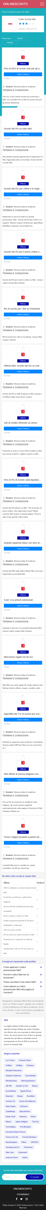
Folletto (9, 1065)
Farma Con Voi (12, 1137)
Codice (20, 38)
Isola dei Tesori (12, 1157)
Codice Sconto (15, 12)
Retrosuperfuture (28, 1081)
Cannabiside (30, 1076)
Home (4, 12)
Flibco (23, 1142)
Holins (24, 1157)
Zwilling (19, 1065)
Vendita (10, 42)
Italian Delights (22, 1122)
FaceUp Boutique (29, 1137)
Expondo (9, 1096)
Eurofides (31, 1096)
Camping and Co (12, 1147)
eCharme (24, 1106)
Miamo (8, 1122)
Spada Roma (25, 1091)
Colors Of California (27, 1101)
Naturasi (23, 1116)
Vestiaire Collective (13, 1076)
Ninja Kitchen (25, 1111)
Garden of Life (22, 1086)
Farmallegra (11, 1127)
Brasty (19, 1096)
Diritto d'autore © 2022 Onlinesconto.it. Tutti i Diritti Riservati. (23, 1206)
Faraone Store (25, 1060)
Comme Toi (10, 1101)
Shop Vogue (11, 1106)
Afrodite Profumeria (13, 1070)
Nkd (27, 12)
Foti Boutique (25, 1127)
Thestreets (28, 1147)
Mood (33, 1116)
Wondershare (11, 1081)
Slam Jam (10, 1152)
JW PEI (9, 1086)
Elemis (35, 1086)
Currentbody (11, 1091)
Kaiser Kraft (10, 1116)
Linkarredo (22, 1152)
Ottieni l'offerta (23, 74)
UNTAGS (34, 1142)
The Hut (35, 1122)
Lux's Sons (10, 1060)
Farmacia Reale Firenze (15, 1132)
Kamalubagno (11, 1142)
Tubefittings (10, 1111)
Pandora (30, 1065)
